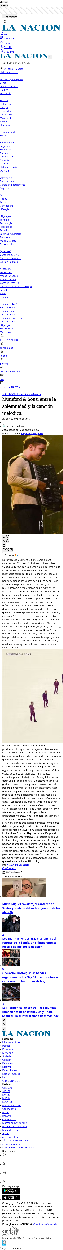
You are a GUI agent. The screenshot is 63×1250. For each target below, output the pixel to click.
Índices (4, 121)
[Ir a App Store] (11, 1199)
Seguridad (5, 146)
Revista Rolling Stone (11, 318)
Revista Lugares (8, 311)
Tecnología (6, 223)
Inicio (7, 34)
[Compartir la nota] (4, 541)
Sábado (4, 290)
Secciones (9, 38)
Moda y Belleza (8, 240)
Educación (5, 149)
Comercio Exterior (10, 114)
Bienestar (5, 160)
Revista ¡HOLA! (8, 307)
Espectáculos (24, 394)
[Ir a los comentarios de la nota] (7, 537)
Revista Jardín (7, 321)
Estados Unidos (8, 132)
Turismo (4, 219)
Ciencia (4, 163)
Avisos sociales (8, 279)
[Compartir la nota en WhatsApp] (7, 541)
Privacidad (52, 1224)
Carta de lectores (9, 283)
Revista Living (7, 314)
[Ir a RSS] (4, 1182)
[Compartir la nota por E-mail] (11, 550)
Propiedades (7, 111)
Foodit (7, 43)
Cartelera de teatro (10, 258)
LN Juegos (5, 216)
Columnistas (7, 181)
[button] (31, 221)
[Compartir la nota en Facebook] (4, 550)
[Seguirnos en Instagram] (4, 1173)
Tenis (3, 202)
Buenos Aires (7, 142)
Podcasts (5, 237)
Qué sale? (5, 251)
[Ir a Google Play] (11, 1192)
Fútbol (3, 195)
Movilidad (5, 118)
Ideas (3, 293)
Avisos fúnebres (9, 276)
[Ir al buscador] (5, 22)
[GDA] (10, 1234)
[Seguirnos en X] (4, 1164)
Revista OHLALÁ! (9, 304)
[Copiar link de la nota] (4, 545)
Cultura (4, 153)
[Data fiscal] (4, 1244)
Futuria (4, 100)
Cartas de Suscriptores (12, 184)
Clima (3, 83)
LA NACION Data (9, 86)
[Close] (4, 1020)
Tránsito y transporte (11, 79)
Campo (4, 107)
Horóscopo (6, 226)
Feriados (5, 230)
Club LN (8, 47)
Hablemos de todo (10, 167)
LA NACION (9, 394)
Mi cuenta (9, 51)
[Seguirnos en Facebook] (4, 1155)
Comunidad (6, 156)
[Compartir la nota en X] (7, 550)
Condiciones (40, 1224)
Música (36, 394)
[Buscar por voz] (59, 63)
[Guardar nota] (4, 537)
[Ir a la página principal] (31, 29)
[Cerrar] (50, 57)
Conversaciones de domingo (16, 286)
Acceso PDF (6, 268)
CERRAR (4, 2)
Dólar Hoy (5, 104)
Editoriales (6, 177)
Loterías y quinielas (10, 233)
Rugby (3, 198)
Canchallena (6, 205)
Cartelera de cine (9, 254)
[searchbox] (30, 62)
